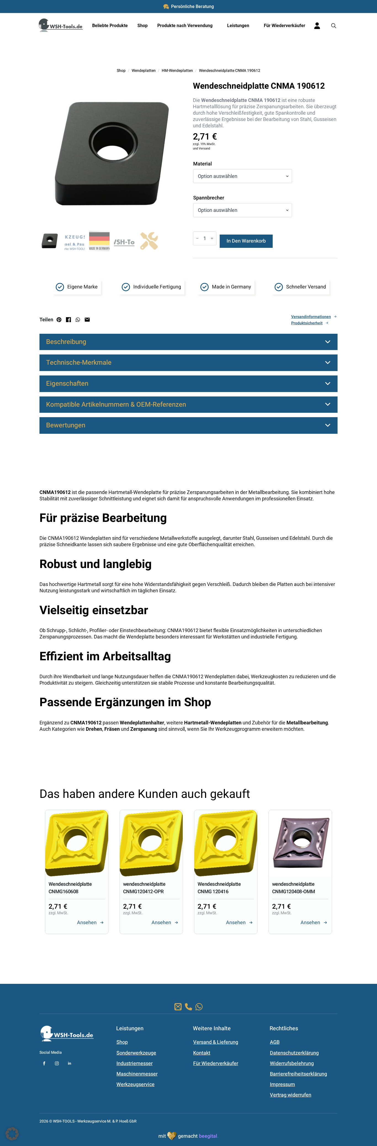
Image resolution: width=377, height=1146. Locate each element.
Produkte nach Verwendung (185, 25)
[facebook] (44, 1063)
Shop (142, 25)
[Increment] (212, 238)
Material (202, 163)
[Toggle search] (333, 25)
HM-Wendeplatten (177, 70)
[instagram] (57, 1063)
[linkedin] (69, 1063)
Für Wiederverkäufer (284, 25)
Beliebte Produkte (110, 25)
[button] (175, 954)
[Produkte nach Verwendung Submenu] (216, 25)
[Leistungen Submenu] (253, 25)
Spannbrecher (208, 197)
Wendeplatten (144, 70)
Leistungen (238, 25)
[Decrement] (197, 238)
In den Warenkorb (246, 241)
